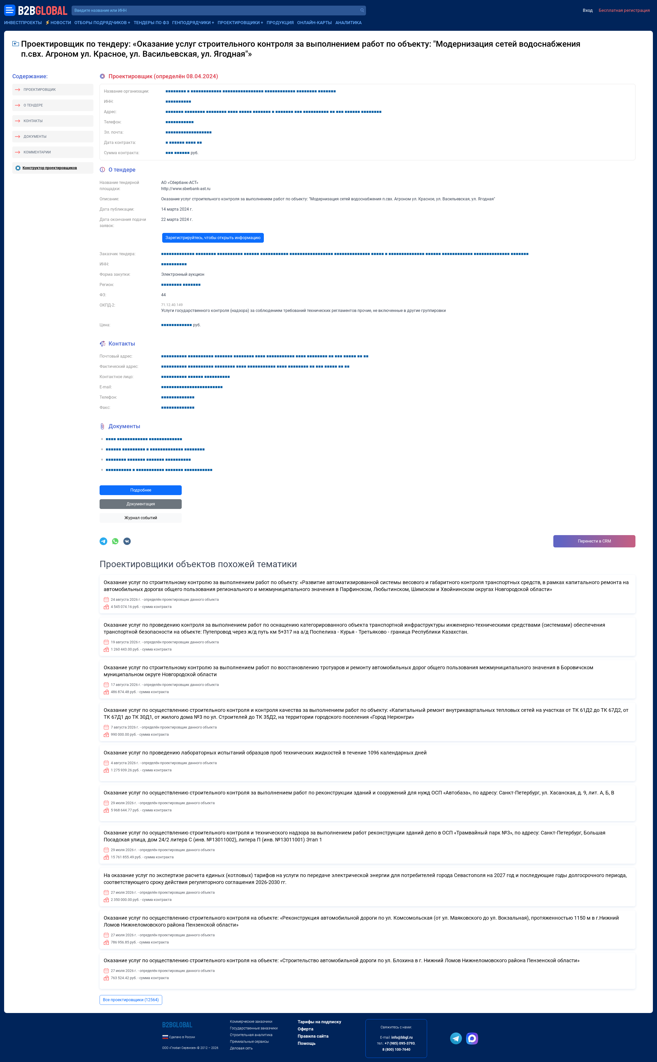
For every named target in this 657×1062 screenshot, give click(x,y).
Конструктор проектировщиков (50, 168)
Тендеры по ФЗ (151, 22)
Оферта (305, 1028)
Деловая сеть (241, 1048)
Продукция (280, 22)
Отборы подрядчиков (100, 22)
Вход (588, 10)
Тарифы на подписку (319, 1021)
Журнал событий (140, 517)
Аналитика (348, 22)
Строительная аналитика (251, 1035)
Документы (35, 136)
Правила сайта (313, 1036)
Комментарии (37, 152)
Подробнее (140, 490)
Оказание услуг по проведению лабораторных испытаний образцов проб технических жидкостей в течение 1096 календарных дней (265, 753)
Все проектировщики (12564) (131, 999)
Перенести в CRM (594, 541)
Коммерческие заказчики (251, 1021)
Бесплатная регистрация (624, 10)
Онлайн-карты (314, 22)
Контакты (33, 121)
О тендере (33, 105)
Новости (61, 22)
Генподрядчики (191, 22)
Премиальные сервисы (249, 1041)
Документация (141, 504)
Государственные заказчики (254, 1028)
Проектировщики (239, 22)
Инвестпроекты (23, 22)
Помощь (306, 1043)
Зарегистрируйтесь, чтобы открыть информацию (213, 237)
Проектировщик (40, 89)
